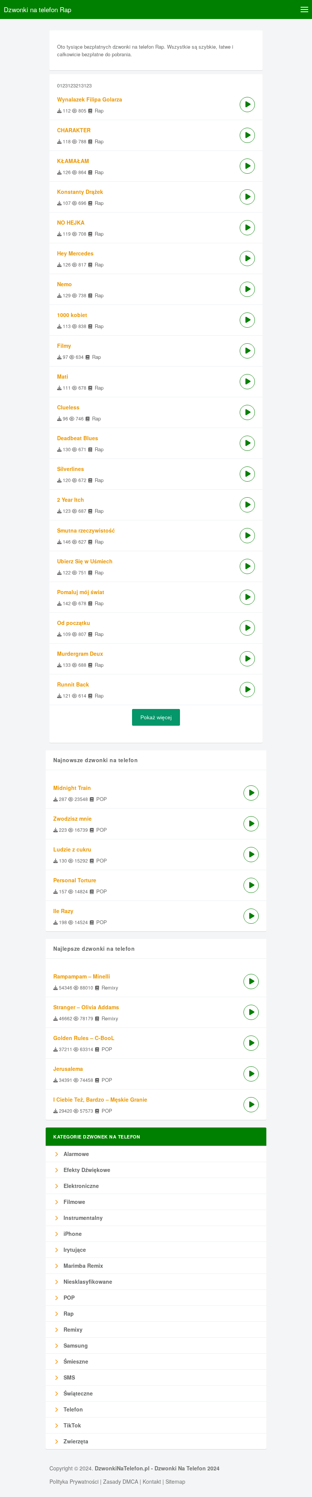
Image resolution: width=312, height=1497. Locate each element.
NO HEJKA (70, 222)
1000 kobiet (72, 315)
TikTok (71, 1425)
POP (68, 1297)
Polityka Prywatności (74, 1481)
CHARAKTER (74, 130)
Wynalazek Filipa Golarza (89, 99)
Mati (62, 376)
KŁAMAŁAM (73, 161)
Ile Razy (63, 911)
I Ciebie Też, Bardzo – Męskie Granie (100, 1099)
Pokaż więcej (156, 717)
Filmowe (73, 1201)
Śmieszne (75, 1361)
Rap (68, 1313)
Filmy (64, 345)
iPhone (72, 1233)
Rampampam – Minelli (81, 976)
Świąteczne (77, 1393)
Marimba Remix (82, 1265)
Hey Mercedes (75, 253)
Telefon (72, 1409)
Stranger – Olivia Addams (86, 1007)
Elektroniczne (80, 1185)
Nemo (64, 284)
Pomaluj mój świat (80, 592)
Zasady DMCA (120, 1481)
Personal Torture (74, 880)
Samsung (75, 1345)
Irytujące (74, 1249)
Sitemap (175, 1481)
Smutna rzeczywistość (86, 530)
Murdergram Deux (80, 653)
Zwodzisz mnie (72, 818)
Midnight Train (72, 787)
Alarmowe (75, 1154)
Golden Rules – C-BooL (84, 1038)
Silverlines (70, 469)
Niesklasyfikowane (87, 1281)
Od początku (73, 622)
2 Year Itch (70, 499)
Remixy (72, 1329)
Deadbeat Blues (77, 438)
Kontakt (152, 1481)
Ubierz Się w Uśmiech (85, 561)
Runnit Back (73, 684)
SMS (68, 1377)
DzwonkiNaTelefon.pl (122, 1468)
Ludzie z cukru (72, 849)
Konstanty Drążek (80, 191)
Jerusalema (68, 1068)
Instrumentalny (82, 1217)
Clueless (68, 407)
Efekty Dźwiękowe (86, 1169)
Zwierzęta (75, 1441)
